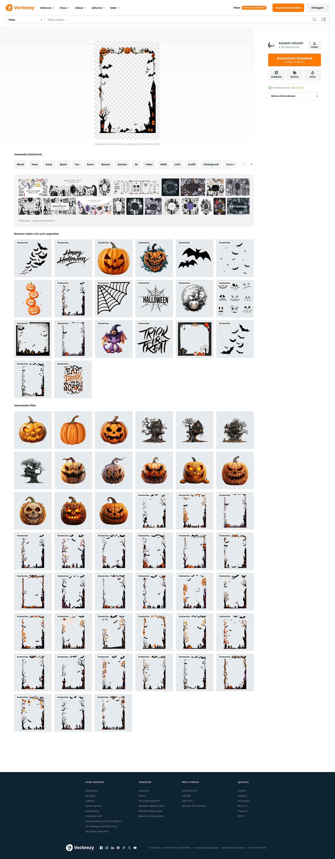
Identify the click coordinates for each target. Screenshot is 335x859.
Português (244, 800)
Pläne (236, 7)
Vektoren (45, 7)
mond (20, 164)
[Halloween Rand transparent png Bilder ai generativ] (33, 339)
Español (242, 795)
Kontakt (186, 795)
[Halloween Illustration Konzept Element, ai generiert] (154, 258)
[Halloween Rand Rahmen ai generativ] (73, 298)
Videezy (89, 800)
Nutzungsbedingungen (206, 847)
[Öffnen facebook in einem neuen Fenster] (101, 847)
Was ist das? (298, 87)
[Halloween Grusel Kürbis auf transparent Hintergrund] (73, 470)
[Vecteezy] (20, 7)
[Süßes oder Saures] (154, 339)
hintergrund (211, 164)
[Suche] (314, 20)
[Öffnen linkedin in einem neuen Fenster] (112, 847)
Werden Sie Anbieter (194, 806)
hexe (35, 164)
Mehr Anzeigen (238, 206)
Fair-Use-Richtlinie (257, 847)
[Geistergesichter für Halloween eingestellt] (235, 298)
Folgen (314, 46)
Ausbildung (92, 811)
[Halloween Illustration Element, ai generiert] (194, 298)
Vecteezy (90, 795)
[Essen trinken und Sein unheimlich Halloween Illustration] (73, 379)
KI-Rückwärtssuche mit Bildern (103, 821)
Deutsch (242, 806)
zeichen (122, 164)
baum (63, 164)
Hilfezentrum (189, 790)
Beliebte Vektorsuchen (152, 806)
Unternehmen (93, 806)
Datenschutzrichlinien (233, 847)
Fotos (63, 7)
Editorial (97, 7)
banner (105, 164)
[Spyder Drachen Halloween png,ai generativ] (114, 339)
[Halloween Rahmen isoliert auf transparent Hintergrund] (194, 339)
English (242, 790)
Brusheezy (91, 790)
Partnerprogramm (149, 800)
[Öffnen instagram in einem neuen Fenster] (107, 847)
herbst (230, 164)
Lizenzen (144, 790)
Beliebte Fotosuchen (150, 811)
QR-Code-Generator (97, 831)
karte (90, 164)
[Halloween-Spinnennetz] (114, 298)
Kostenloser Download (294, 60)
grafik (192, 164)
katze (49, 164)
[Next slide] (248, 164)
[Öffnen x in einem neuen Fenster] (129, 847)
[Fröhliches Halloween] (73, 258)
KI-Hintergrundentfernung (101, 826)
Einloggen (317, 7)
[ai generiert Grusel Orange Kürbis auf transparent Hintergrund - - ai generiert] (194, 470)
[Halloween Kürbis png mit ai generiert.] (114, 258)
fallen (149, 164)
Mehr (113, 7)
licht (177, 164)
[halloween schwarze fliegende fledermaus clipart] (33, 258)
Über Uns (187, 800)
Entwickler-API (93, 816)
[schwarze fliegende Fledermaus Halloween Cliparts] (235, 258)
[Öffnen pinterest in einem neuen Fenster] (118, 847)
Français (242, 811)
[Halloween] (194, 258)
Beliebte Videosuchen (151, 816)
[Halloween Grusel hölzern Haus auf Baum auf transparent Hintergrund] (154, 430)
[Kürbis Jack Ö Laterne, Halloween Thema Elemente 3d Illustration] (33, 298)
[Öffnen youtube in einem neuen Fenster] (135, 847)
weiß (163, 164)
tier (77, 164)
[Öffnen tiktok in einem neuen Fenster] (123, 847)
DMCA (142, 795)
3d (136, 164)
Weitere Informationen (283, 96)
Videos (79, 7)
